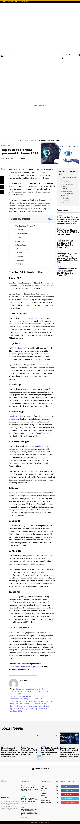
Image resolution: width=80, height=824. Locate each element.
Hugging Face (14, 416)
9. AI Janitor (20, 260)
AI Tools (59, 215)
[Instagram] (66, 54)
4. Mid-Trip (19, 241)
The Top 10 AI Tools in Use (25, 226)
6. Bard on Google (22, 249)
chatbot (12, 286)
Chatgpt (59, 228)
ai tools (23, 691)
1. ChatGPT (19, 230)
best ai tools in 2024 (46, 701)
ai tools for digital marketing (20, 696)
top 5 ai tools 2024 (16, 709)
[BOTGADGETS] (40, 55)
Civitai (11, 597)
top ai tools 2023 (41, 709)
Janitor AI (31, 556)
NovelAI (12, 493)
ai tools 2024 (43, 691)
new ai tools (24, 704)
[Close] (50, 219)
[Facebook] (62, 54)
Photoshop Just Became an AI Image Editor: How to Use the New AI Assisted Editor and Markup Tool (10, 752)
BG (40, 664)
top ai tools (29, 709)
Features (4, 145)
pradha (22, 158)
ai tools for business (30, 694)
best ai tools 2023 (16, 701)
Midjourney (31, 389)
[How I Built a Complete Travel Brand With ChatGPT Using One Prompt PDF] (49, 738)
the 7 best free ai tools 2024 (41, 704)
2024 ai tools (14, 691)
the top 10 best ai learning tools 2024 (23, 706)
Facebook (15, 667)
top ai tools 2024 (16, 711)
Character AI (37, 318)
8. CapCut (19, 256)
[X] (69, 54)
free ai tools (14, 704)
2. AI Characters (21, 234)
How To (10, 145)
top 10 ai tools (44, 706)
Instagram (33, 667)
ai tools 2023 (32, 691)
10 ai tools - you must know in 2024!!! (29, 689)
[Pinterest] (2, 187)
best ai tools (38, 699)
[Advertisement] (40, 123)
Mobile (59, 252)
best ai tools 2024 (30, 701)
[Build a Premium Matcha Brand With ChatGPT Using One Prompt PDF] (30, 738)
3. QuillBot (19, 237)
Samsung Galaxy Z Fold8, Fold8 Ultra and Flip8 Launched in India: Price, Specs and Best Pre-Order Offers (68, 258)
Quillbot (18, 348)
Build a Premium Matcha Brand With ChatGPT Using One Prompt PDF (68, 232)
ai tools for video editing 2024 (21, 699)
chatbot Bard (43, 446)
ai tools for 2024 (16, 694)
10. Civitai (19, 264)
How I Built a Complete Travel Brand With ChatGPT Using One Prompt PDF (29, 800)
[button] (76, 54)
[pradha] (13, 683)
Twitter (23, 667)
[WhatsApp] (2, 192)
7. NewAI (18, 253)
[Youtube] (62, 58)
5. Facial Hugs (20, 245)
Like (77, 786)
